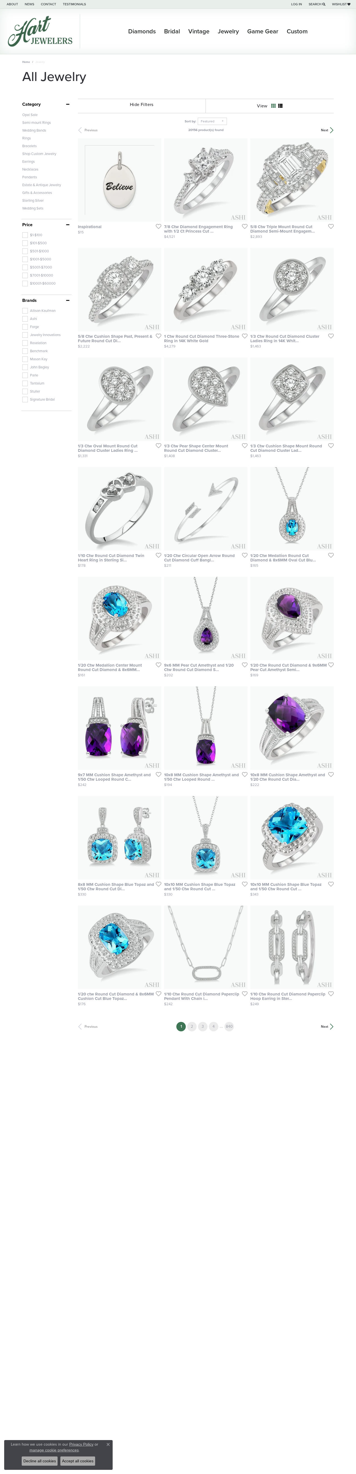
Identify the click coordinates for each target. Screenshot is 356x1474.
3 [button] (203, 1026)
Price (27, 225)
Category (31, 104)
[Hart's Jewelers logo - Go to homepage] (41, 31)
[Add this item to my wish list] (156, 226)
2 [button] (192, 1026)
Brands (29, 300)
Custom (297, 31)
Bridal (172, 31)
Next (324, 130)
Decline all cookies (39, 1461)
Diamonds (142, 31)
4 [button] (213, 1026)
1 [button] (183, 1026)
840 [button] (229, 1026)
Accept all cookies (77, 1461)
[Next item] (155, 180)
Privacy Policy (81, 1444)
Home (26, 62)
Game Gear (262, 31)
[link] (12, 4)
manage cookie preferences (54, 1450)
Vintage (198, 31)
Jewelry (228, 31)
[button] (296, 4)
